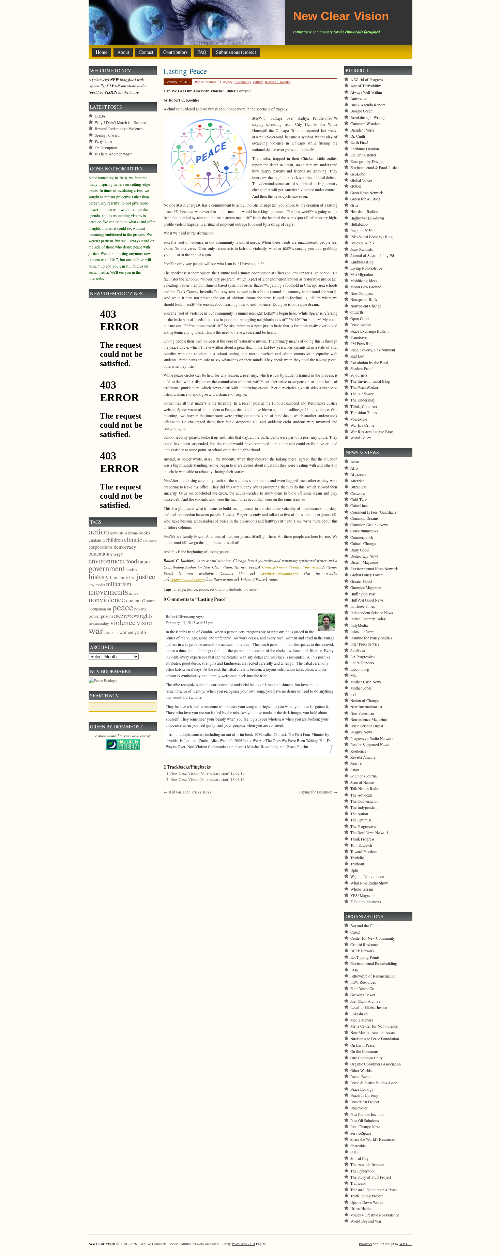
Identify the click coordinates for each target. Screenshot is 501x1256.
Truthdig (357, 857)
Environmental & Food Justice (374, 167)
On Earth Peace (362, 1045)
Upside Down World (366, 1202)
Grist (354, 205)
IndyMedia (359, 625)
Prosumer (365, 1243)
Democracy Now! (364, 556)
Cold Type (358, 499)
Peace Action (360, 324)
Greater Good (361, 581)
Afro (354, 468)
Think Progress (362, 839)
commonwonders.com (187, 579)
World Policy (360, 437)
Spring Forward (107, 135)
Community (242, 81)
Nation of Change (364, 700)
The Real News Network (369, 832)
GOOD (355, 186)
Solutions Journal (364, 775)
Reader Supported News (369, 744)
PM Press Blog (362, 343)
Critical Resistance (364, 944)
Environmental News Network (374, 568)
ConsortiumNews (364, 530)
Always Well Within (366, 92)
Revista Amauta (362, 757)
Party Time (103, 141)
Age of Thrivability (365, 85)
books (144, 533)
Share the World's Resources (372, 1139)
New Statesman (362, 713)
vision (145, 622)
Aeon (354, 461)
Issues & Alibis (362, 242)
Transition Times (363, 412)
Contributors (175, 52)
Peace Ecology (362, 1089)
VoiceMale (358, 419)
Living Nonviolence (366, 268)
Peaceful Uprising (364, 1095)
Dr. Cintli (357, 136)
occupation (97, 608)
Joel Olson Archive (365, 1001)
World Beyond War (365, 1221)
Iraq (132, 577)
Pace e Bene (359, 1076)
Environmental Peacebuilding (373, 963)
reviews (131, 615)
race (118, 615)
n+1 (353, 694)
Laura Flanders (362, 662)
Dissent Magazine (364, 562)
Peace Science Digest (366, 725)
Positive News (361, 732)
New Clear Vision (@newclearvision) (199, 773)
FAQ (201, 52)
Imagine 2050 (361, 230)
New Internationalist (366, 706)
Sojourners (358, 375)
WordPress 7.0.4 (243, 1243)
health (131, 569)
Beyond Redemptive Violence (118, 128)
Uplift (355, 870)
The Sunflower (362, 393)
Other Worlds (360, 1070)
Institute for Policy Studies (371, 637)
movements (108, 591)
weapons (111, 632)
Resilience (358, 751)
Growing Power (362, 994)
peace (203, 589)
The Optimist (360, 819)
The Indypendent (364, 807)
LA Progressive (362, 656)
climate (133, 539)
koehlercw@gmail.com (279, 573)
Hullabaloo (359, 224)
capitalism (97, 540)
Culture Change (363, 543)
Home (101, 52)
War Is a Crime (362, 425)
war (96, 630)
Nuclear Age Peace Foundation (374, 1038)
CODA (100, 116)
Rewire (356, 763)
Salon (354, 769)
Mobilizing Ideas (363, 280)
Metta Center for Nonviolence (374, 1026)
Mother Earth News (365, 681)
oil (109, 608)
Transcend (358, 1183)
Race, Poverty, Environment (372, 349)
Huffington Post (362, 593)
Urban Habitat (361, 1208)
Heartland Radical (364, 211)
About (123, 52)
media (100, 584)
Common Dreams (364, 518)
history (99, 576)
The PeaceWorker (364, 387)
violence (250, 589)
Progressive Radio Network (372, 738)
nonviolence (107, 599)
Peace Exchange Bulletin (370, 331)
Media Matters (361, 1020)
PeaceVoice (359, 1107)
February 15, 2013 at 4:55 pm (189, 622)
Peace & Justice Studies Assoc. (374, 1082)
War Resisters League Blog (371, 431)
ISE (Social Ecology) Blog (371, 236)
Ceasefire (357, 493)
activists (117, 532)
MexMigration (361, 274)
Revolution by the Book (369, 362)
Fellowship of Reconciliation (373, 976)
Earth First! (359, 142)
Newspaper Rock (363, 299)
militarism (118, 584)
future (144, 561)
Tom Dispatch (361, 845)
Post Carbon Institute (366, 1114)
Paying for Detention (315, 792)
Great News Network (366, 192)
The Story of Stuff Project (370, 1177)
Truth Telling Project (366, 1195)
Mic (353, 675)
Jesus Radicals (361, 249)
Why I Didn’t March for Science (120, 122)
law (91, 584)
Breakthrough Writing (367, 117)
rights (146, 615)
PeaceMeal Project (364, 1101)
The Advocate (361, 795)
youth (140, 632)
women (126, 632)
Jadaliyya (357, 650)
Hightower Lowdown (367, 218)
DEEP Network (362, 950)
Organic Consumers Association (375, 1063)
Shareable (358, 1145)
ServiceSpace (360, 1133)
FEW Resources (363, 982)
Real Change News (365, 1126)
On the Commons (364, 1051)
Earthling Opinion (364, 148)
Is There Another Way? (113, 153)
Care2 (355, 932)
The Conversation (364, 801)
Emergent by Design (366, 161)
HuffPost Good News (366, 600)
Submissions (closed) (236, 52)
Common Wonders (365, 123)
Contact (146, 52)
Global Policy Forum (366, 574)
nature (133, 593)
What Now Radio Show (369, 883)
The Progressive (363, 826)
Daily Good (359, 550)
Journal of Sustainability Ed (372, 255)
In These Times (362, 606)
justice (192, 589)
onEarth (356, 312)
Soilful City (359, 1158)
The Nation (359, 813)
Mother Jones (360, 688)
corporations (101, 547)
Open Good (359, 318)
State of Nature (362, 782)
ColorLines (359, 505)
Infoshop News (362, 631)
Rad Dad (357, 356)
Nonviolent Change (365, 305)
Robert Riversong (180, 616)
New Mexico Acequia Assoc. (373, 1032)
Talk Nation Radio (364, 788)
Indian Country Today (368, 618)
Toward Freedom (363, 851)
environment (107, 560)
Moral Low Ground (365, 286)
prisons (107, 616)
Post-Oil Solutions (364, 1120)
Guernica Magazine (365, 587)
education (99, 553)
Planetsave (358, 337)
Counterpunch (361, 537)
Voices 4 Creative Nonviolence (374, 1214)
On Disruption (106, 147)
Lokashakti (359, 1013)
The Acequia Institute (367, 1164)
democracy (125, 546)
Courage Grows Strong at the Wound (292, 567)
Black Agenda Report (367, 104)
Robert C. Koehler (277, 81)
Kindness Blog (362, 261)
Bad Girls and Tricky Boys (190, 792)
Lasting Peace (185, 71)
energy (116, 554)
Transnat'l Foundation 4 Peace (373, 1189)
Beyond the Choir (364, 925)
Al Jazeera (358, 474)
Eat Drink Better (363, 154)
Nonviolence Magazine (368, 719)
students (235, 589)
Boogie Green (361, 111)
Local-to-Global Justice (368, 1007)
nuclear (133, 600)
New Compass (361, 293)
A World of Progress (366, 79)
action (99, 531)
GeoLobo (357, 174)
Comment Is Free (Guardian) (373, 512)
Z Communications (365, 901)
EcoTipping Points (364, 957)
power (94, 616)
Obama (148, 600)
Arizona (131, 532)
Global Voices (361, 180)
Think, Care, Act (363, 406)
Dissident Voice (362, 130)
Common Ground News (369, 524)
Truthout (357, 863)
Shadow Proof (361, 368)
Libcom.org (359, 669)
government (106, 568)
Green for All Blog (365, 198)
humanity (119, 577)
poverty (140, 608)
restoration (218, 589)
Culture (258, 81)
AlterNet (357, 480)
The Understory (362, 400)
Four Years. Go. (362, 988)
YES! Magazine (362, 895)
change (179, 589)
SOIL (354, 1151)
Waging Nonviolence (367, 876)
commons (150, 540)
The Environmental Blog (370, 381)
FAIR (354, 969)
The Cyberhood (363, 1171)
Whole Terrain (361, 889)
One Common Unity (366, 1057)
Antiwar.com (360, 98)
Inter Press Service (364, 644)
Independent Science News (371, 612)
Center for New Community (372, 938)
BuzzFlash (358, 486)
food (131, 561)
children (114, 539)
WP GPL (405, 1243)
